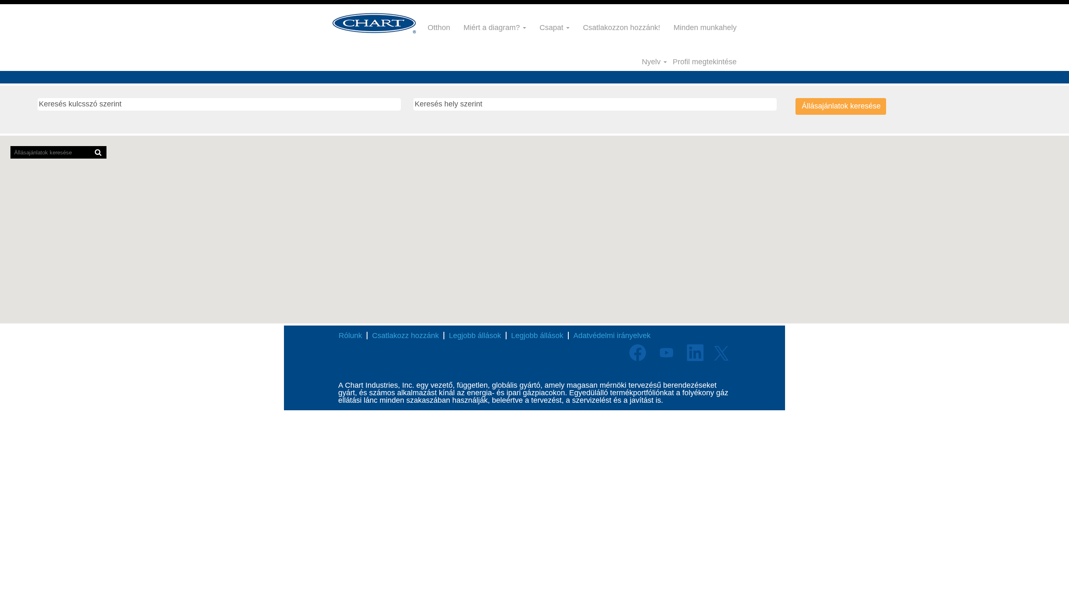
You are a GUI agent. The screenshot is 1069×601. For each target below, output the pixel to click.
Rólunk (350, 335)
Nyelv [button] (652, 62)
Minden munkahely (705, 27)
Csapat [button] (552, 27)
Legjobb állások (475, 335)
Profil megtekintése (705, 62)
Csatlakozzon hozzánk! (621, 27)
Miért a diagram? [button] (493, 27)
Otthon (439, 27)
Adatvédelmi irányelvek (612, 335)
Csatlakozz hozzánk (405, 335)
